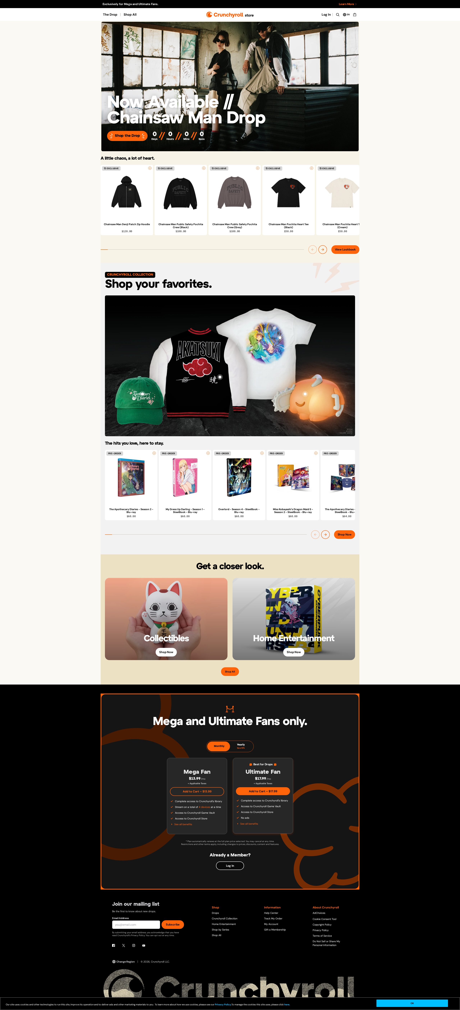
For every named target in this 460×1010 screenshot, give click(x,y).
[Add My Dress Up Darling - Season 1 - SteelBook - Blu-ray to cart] (208, 453)
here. (287, 1004)
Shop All (130, 14)
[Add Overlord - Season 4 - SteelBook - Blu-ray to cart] (262, 453)
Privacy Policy (321, 930)
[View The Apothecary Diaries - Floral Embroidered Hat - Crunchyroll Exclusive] (142, 394)
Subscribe (173, 924)
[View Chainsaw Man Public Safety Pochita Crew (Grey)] (234, 192)
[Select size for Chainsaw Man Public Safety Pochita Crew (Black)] (204, 168)
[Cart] (354, 14)
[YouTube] (143, 945)
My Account (271, 924)
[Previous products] (312, 249)
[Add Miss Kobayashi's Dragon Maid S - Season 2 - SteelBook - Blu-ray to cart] (316, 453)
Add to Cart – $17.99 (263, 791)
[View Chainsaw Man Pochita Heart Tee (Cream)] (342, 192)
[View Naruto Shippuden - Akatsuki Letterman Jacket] (219, 377)
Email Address (120, 918)
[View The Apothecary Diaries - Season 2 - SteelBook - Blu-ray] (347, 477)
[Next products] (322, 249)
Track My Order (273, 918)
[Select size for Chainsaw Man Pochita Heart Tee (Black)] (311, 168)
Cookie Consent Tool (324, 919)
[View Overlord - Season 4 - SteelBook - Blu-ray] (239, 477)
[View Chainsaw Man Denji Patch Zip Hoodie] (127, 192)
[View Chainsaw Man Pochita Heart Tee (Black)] (288, 192)
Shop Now (344, 534)
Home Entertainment (224, 924)
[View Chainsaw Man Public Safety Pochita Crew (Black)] (181, 192)
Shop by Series (220, 929)
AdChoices (319, 913)
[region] (230, 200)
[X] (123, 945)
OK (412, 1003)
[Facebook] (113, 945)
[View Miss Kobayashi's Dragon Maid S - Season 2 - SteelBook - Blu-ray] (293, 477)
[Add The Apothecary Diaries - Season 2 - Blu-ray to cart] (154, 453)
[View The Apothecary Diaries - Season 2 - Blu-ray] (131, 477)
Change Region (125, 961)
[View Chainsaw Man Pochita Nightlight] (305, 394)
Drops (215, 913)
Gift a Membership (275, 929)
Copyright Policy (322, 924)
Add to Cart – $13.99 (197, 791)
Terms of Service (322, 935)
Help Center (271, 913)
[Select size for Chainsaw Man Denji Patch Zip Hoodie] (150, 168)
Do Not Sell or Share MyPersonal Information (326, 943)
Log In (326, 14)
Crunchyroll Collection (224, 918)
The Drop (110, 14)
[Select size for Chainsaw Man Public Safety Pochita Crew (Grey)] (257, 168)
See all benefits (183, 824)
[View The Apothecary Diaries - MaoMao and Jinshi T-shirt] (280, 337)
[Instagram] (133, 945)
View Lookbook (345, 249)
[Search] (337, 14)
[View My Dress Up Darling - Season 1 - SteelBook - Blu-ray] (185, 477)
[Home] (230, 15)
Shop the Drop (127, 136)
